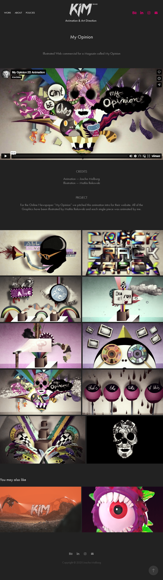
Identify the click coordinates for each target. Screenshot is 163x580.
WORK (7, 12)
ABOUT (18, 12)
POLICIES (30, 12)
